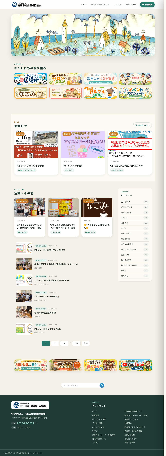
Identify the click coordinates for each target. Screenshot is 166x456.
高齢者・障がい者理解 (133, 431)
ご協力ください (131, 439)
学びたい (95, 431)
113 (76, 343)
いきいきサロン (98, 427)
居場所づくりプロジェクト (135, 427)
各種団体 (128, 423)
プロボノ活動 (97, 423)
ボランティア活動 (99, 419)
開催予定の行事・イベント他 (136, 415)
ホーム (84, 4)
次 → (86, 343)
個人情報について (99, 439)
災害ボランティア (131, 419)
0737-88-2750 (25, 423)
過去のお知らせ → (142, 125)
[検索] (102, 385)
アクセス (117, 4)
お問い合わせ (131, 4)
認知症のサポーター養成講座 (103, 435)
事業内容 (95, 415)
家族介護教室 (130, 435)
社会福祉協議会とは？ (100, 4)
